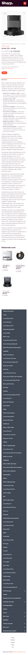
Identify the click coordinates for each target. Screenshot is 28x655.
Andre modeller (7, 492)
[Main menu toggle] (25, 3)
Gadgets (5, 547)
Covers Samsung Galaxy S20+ (10, 362)
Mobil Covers (6, 336)
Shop (12, 637)
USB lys (5, 478)
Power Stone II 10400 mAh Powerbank (12, 467)
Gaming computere (14, 623)
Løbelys (5, 442)
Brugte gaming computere (14, 631)
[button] (24, 13)
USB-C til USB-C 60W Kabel (9, 463)
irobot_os (5, 511)
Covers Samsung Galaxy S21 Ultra (11, 380)
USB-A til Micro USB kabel (9, 471)
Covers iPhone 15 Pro (8, 569)
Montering (5, 514)
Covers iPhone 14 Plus (8, 525)
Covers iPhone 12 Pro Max (9, 358)
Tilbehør (5, 594)
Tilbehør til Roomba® (8, 311)
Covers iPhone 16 (7, 322)
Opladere (5, 391)
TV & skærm (6, 561)
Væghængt (6, 460)
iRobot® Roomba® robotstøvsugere (12, 347)
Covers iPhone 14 (7, 431)
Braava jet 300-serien (8, 402)
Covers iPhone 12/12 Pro (9, 489)
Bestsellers (5, 620)
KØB (4, 72)
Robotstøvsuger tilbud (8, 329)
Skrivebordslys (6, 576)
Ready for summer (7, 456)
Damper (5, 609)
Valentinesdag (6, 474)
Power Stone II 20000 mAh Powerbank (12, 376)
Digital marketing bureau (19, 652)
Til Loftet (5, 551)
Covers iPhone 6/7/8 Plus (9, 572)
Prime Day (5, 543)
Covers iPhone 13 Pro (8, 325)
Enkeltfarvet (6, 423)
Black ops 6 (14, 627)
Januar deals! (6, 333)
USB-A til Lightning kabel (9, 482)
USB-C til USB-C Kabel (8, 427)
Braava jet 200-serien (8, 384)
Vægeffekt (5, 351)
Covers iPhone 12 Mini (8, 485)
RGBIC (4, 532)
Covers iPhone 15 (7, 554)
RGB (4, 496)
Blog (13, 644)
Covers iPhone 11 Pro (8, 449)
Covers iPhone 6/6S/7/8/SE (10, 340)
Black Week (14, 616)
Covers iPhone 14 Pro (8, 318)
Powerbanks (6, 536)
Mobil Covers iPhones (8, 354)
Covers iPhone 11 (7, 503)
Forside (3, 43)
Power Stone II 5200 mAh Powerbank (12, 453)
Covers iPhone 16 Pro (8, 583)
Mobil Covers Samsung (8, 413)
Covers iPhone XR (7, 558)
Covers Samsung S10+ (8, 416)
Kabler (4, 409)
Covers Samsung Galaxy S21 (10, 587)
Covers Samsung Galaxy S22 (10, 344)
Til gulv (5, 315)
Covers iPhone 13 (7, 398)
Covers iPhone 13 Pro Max (9, 507)
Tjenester (12, 640)
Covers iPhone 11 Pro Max (9, 434)
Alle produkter (6, 580)
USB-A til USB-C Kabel (8, 500)
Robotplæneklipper (8, 605)
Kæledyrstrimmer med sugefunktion (12, 598)
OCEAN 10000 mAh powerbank (11, 518)
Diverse (14, 613)
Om (13, 647)
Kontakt (13, 642)
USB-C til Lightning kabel (9, 445)
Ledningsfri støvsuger (14, 602)
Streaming (5, 369)
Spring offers (6, 529)
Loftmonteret (6, 405)
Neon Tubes (6, 565)
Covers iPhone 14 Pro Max (9, 373)
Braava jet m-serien (8, 365)
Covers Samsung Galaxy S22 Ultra (11, 394)
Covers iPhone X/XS (8, 522)
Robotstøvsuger (14, 591)
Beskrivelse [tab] (4, 79)
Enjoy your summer (8, 438)
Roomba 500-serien (8, 420)
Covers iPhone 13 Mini (8, 540)
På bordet (5, 387)
